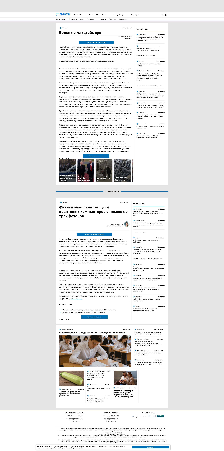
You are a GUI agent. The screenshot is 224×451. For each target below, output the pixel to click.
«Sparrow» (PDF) (113, 442)
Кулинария (142, 34)
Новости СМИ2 (64, 158)
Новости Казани (66, 389)
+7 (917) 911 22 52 (74, 416)
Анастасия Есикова (125, 36)
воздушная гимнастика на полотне (143, 258)
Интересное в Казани (145, 70)
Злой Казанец (76, 299)
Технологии (142, 103)
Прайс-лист (74, 422)
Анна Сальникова (117, 224)
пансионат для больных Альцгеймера (86, 61)
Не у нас (141, 61)
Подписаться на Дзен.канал (96, 42)
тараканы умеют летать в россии (146, 55)
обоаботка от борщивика (140, 232)
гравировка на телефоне (143, 85)
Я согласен (150, 447)
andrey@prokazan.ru (74, 419)
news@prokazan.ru (111, 419)
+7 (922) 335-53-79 (111, 416)
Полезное (65, 28)
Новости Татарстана (67, 329)
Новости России (143, 46)
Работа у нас (111, 422)
